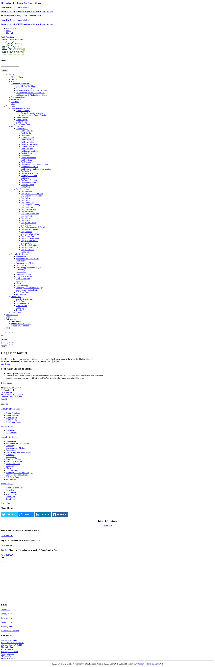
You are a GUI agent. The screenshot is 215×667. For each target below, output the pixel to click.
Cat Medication (27, 155)
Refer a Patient (17, 321)
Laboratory (20, 281)
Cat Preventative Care (29, 167)
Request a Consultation (20, 326)
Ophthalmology (22, 285)
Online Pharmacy (8, 332)
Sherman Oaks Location (10, 640)
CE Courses (10, 328)
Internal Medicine (23, 279)
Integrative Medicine (24, 276)
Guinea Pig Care (22, 303)
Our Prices (15, 102)
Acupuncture (21, 256)
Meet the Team (17, 77)
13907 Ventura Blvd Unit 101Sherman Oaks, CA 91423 (12, 644)
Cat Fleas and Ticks (28, 146)
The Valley (10, 33)
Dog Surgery (26, 243)
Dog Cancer (25, 200)
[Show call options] (2, 561)
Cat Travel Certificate (29, 180)
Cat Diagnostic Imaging (30, 144)
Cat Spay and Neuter (29, 176)
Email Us (4, 399)
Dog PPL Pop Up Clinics (26, 86)
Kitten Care (25, 187)
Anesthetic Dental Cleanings (32, 113)
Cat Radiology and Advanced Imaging (36, 169)
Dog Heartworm (27, 211)
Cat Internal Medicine (29, 151)
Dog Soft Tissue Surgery (30, 238)
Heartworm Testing (23, 274)
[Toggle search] (2, 335)
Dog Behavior (26, 198)
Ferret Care (20, 301)
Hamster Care (21, 306)
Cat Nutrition (26, 162)
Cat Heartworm (27, 149)
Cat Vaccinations (27, 185)
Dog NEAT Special (28, 223)
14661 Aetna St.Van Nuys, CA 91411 (9, 650)
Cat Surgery (25, 178)
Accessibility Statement (10, 631)
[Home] (13, 56)
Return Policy (6, 622)
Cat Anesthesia (27, 131)
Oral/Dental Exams (23, 124)
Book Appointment (8, 37)
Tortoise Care (21, 310)
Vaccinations (21, 294)
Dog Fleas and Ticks (29, 209)
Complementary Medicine (26, 263)
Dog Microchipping (28, 218)
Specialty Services (18, 254)
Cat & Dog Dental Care (20, 108)
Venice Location (7, 654)
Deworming (20, 270)
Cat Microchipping (28, 158)
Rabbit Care (20, 308)
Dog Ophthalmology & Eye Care (34, 227)
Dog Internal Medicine (30, 214)
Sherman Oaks (12, 28)
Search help (5, 364)
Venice (8, 31)
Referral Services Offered (21, 323)
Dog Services (21, 189)
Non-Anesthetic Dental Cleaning (34, 115)
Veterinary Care (17, 126)
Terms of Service (7, 618)
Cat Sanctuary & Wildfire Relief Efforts (31, 95)
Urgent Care (16, 312)
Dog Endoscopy (27, 207)
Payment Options (18, 97)
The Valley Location (9, 647)
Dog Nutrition (26, 225)
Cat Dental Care (27, 137)
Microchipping (21, 283)
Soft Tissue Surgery (23, 292)
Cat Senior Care (27, 171)
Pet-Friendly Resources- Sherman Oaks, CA (33, 90)
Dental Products (22, 117)
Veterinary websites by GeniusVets (149, 664)
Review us (107, 526)
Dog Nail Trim (26, 220)
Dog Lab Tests (26, 216)
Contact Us (5, 609)
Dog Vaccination (27, 250)
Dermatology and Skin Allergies (28, 267)
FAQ (13, 81)
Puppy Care (25, 252)
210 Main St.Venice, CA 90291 (8, 657)
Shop (8, 317)
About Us (10, 75)
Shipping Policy (7, 626)
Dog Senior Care (27, 236)
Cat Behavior (26, 133)
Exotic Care (16, 297)
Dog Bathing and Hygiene (31, 196)
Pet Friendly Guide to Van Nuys (28, 88)
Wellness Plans (12, 315)
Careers (14, 79)
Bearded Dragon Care (24, 299)
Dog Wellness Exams (29, 247)
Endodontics (21, 265)
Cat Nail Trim (26, 160)
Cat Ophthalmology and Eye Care (34, 164)
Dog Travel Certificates (30, 245)
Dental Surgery (22, 120)
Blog (13, 104)
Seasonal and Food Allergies (27, 290)
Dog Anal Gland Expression (32, 193)
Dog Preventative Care (30, 234)
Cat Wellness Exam (28, 182)
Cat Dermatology (27, 140)
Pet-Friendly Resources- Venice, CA (30, 93)
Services (9, 106)
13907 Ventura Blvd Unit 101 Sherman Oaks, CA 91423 (12, 395)
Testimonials (16, 99)
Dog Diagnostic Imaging (30, 205)
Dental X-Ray (21, 122)
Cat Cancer (25, 135)
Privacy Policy (6, 614)
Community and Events (20, 84)
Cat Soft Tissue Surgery (30, 173)
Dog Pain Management (30, 229)
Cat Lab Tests (26, 153)
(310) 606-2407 (17, 39)
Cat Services (21, 128)
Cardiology (20, 261)
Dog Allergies (26, 191)
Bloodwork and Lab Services (27, 258)
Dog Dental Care (27, 202)
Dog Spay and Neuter (29, 241)
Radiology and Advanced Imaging (29, 288)
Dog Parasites (26, 232)
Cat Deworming (27, 142)
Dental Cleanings (23, 111)
